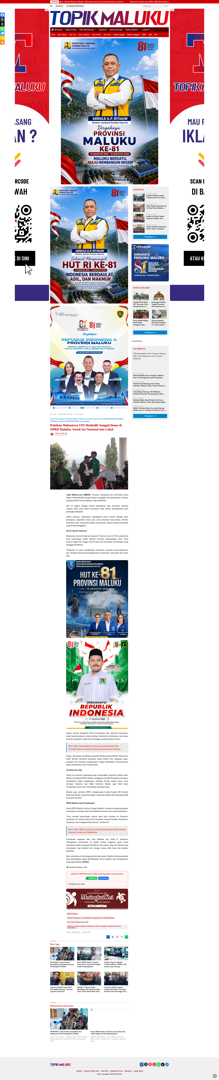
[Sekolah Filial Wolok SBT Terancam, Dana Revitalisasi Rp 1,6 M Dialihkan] (141, 295)
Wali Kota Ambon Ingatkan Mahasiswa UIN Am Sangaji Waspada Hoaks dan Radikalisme (94, 927)
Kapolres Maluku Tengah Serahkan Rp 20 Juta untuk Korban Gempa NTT (156, 197)
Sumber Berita (87, 932)
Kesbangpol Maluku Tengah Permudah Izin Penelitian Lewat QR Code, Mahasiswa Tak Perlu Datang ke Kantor (159, 304)
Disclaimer (128, 1071)
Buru (53, 35)
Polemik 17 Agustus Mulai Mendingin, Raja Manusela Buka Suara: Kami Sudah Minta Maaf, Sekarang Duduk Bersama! (139, 2)
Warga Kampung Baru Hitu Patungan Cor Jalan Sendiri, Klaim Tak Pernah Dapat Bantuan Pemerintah (159, 323)
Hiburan (76, 419)
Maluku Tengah (118, 35)
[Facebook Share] (108, 937)
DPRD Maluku (72, 914)
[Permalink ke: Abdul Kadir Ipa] (52, 434)
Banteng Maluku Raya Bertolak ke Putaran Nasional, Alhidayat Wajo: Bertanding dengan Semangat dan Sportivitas (149, 401)
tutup (46, 10)
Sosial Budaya (84, 421)
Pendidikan (54, 421)
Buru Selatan (62, 35)
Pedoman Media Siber (91, 1071)
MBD (144, 35)
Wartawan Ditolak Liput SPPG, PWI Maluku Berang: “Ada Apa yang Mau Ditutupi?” (61, 989)
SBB (150, 35)
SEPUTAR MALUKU (86, 30)
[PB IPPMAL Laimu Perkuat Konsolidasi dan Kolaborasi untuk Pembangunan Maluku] (62, 953)
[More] (2, 42)
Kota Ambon (96, 35)
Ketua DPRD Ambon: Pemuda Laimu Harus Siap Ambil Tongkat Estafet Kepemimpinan (89, 964)
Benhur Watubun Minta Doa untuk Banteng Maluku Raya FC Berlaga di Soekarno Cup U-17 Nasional (150, 409)
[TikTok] (163, 1064)
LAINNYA (145, 30)
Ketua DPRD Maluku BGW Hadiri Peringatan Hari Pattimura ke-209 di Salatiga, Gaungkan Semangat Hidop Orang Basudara (140, 323)
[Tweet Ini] (112, 937)
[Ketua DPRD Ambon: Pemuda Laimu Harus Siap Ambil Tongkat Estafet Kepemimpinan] (89, 953)
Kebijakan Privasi (116, 1071)
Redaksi (79, 1071)
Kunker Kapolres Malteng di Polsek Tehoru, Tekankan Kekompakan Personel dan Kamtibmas (156, 228)
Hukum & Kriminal (86, 419)
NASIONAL (103, 30)
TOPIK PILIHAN (131, 30)
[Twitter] (146, 1065)
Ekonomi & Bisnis (65, 419)
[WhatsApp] (158, 1065)
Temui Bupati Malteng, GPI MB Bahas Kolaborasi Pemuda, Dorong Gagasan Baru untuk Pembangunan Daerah (148, 393)
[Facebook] (2, 15)
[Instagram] (150, 1065)
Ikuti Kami (59, 6)
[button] (166, 6)
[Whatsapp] (2, 28)
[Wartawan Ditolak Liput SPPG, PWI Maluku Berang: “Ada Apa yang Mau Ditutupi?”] (62, 978)
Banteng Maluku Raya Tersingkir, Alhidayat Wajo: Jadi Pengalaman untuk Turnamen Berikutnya (148, 377)
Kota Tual (107, 35)
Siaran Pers (54, 419)
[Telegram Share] (122, 937)
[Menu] (51, 6)
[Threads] (2, 24)
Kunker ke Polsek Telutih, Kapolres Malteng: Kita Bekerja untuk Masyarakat (155, 218)
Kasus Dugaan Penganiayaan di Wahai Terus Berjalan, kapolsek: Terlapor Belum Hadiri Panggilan (156, 207)
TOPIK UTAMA (71, 30)
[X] (2, 19)
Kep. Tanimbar (84, 35)
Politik (61, 421)
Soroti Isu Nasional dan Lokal (77, 922)
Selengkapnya (149, 237)
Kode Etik (104, 1071)
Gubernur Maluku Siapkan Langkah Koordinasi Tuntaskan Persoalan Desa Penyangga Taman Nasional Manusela (116, 990)
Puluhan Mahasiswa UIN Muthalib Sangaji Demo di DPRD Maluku (90, 918)
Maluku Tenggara (133, 35)
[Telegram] (2, 33)
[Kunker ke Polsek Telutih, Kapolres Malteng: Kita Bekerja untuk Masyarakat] (139, 218)
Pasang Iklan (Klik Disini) (75, 6)
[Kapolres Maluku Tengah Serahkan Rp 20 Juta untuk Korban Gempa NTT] (139, 197)
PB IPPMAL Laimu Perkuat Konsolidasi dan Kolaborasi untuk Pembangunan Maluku (62, 964)
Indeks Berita (138, 1071)
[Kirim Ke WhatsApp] (126, 937)
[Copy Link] (2, 38)
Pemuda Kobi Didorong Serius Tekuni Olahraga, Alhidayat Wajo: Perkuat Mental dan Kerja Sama (150, 385)
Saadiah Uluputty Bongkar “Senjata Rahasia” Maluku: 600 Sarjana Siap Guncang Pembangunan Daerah (115, 965)
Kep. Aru (73, 35)
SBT (155, 35)
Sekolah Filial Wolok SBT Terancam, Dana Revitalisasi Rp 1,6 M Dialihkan (140, 304)
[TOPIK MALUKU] (109, 18)
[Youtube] (154, 1065)
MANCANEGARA (116, 30)
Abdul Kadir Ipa (61, 433)
